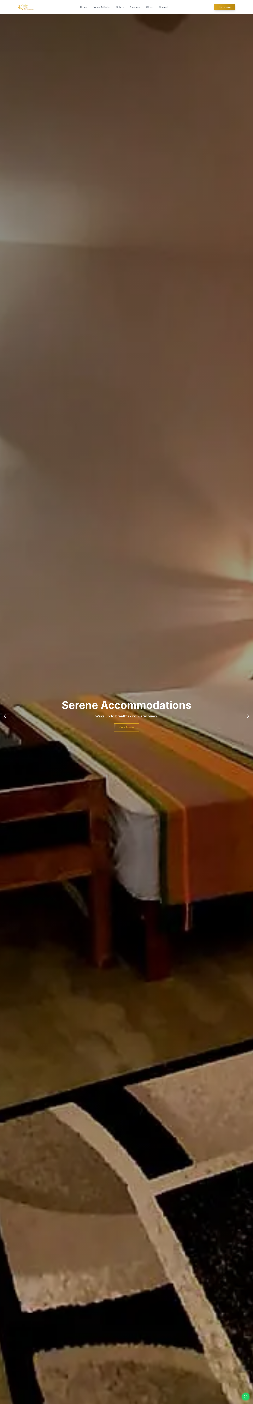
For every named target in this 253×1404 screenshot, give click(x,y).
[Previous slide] (5, 716)
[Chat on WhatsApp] (245, 1396)
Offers (149, 7)
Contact (163, 7)
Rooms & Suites (101, 7)
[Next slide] (248, 716)
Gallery (120, 7)
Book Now (225, 7)
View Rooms (126, 727)
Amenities (135, 7)
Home (83, 7)
